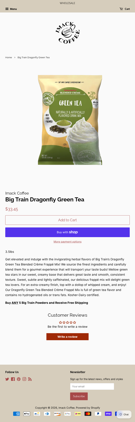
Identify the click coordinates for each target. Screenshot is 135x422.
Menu (13, 8)
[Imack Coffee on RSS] (30, 379)
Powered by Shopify (88, 407)
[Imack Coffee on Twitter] (7, 379)
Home (8, 57)
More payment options (68, 241)
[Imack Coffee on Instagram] (24, 379)
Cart (127, 9)
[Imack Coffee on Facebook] (13, 379)
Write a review (67, 336)
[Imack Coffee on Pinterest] (19, 379)
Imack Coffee (67, 407)
